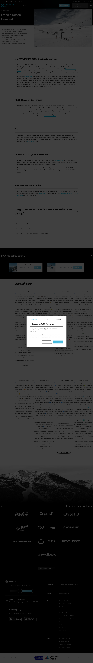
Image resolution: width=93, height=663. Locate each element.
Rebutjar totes (46, 342)
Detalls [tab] (46, 319)
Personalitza (34, 342)
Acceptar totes (58, 342)
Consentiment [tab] (34, 319)
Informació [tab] (59, 319)
